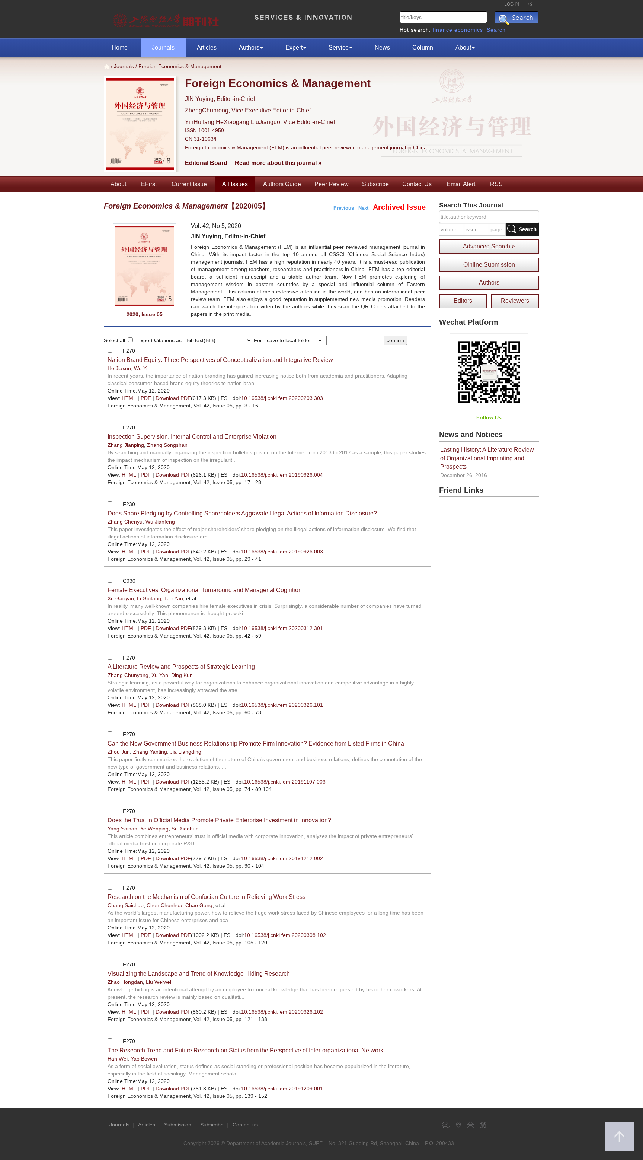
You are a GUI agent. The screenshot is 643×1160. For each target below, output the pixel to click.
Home (120, 47)
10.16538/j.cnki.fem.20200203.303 (282, 398)
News (382, 47)
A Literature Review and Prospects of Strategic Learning (181, 667)
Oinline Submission (489, 264)
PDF (146, 398)
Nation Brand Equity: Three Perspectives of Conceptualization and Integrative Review (220, 360)
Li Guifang (149, 598)
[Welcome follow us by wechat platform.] (489, 372)
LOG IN (511, 4)
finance (442, 30)
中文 (529, 4)
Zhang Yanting (150, 752)
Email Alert (461, 184)
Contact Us (417, 184)
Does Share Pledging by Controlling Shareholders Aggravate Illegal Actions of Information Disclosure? (242, 513)
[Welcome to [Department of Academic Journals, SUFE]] (166, 19)
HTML (129, 398)
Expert (294, 47)
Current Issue (189, 184)
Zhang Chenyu (125, 522)
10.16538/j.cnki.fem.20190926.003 (282, 551)
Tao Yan (173, 598)
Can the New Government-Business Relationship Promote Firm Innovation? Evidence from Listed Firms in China (256, 743)
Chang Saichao (126, 905)
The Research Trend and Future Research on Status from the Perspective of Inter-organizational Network (245, 1050)
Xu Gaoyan (121, 598)
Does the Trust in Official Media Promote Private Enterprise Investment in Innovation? (219, 820)
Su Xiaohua (185, 829)
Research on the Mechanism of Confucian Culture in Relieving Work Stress (206, 897)
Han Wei (118, 1059)
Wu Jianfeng (160, 522)
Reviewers (515, 301)
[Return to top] (619, 1136)
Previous (343, 208)
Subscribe (375, 184)
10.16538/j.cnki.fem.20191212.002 (282, 858)
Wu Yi (140, 368)
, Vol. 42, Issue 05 (170, 406)
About (463, 47)
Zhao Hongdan (125, 982)
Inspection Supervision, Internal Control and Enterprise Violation (192, 436)
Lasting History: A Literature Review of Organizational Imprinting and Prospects (487, 458)
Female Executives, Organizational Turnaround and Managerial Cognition (205, 590)
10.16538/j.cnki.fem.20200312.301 (282, 628)
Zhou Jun (119, 752)
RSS (496, 184)
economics (468, 30)
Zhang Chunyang (128, 675)
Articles (207, 47)
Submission (177, 1125)
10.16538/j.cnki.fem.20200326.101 (282, 705)
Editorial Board (206, 163)
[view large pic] (144, 266)
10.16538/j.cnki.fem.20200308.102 (285, 935)
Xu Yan (159, 675)
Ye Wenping (154, 829)
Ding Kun (182, 675)
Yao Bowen (144, 1059)
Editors (463, 301)
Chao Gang (198, 905)
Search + (499, 30)
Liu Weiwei (158, 982)
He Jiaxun (119, 368)
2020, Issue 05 (145, 314)
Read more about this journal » (278, 163)
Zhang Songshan (167, 445)
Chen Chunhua (164, 905)
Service (339, 47)
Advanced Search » (489, 246)
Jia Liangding (185, 752)
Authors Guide (282, 184)
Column (422, 47)
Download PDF (173, 398)
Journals (163, 47)
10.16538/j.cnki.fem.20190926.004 (282, 475)
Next (363, 208)
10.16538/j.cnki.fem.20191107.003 (285, 782)
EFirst (149, 184)
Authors (249, 47)
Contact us (245, 1125)
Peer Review (331, 184)
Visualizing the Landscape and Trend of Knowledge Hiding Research (199, 973)
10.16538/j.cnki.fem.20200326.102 (282, 1012)
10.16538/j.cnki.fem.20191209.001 (282, 1088)
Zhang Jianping (126, 445)
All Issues (235, 184)
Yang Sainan (122, 829)
